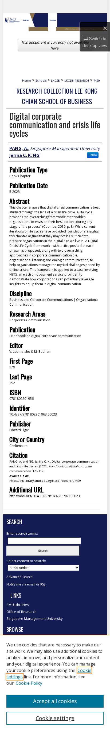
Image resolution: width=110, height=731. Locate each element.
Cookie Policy (29, 683)
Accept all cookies (55, 701)
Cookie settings (55, 718)
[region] (55, 683)
